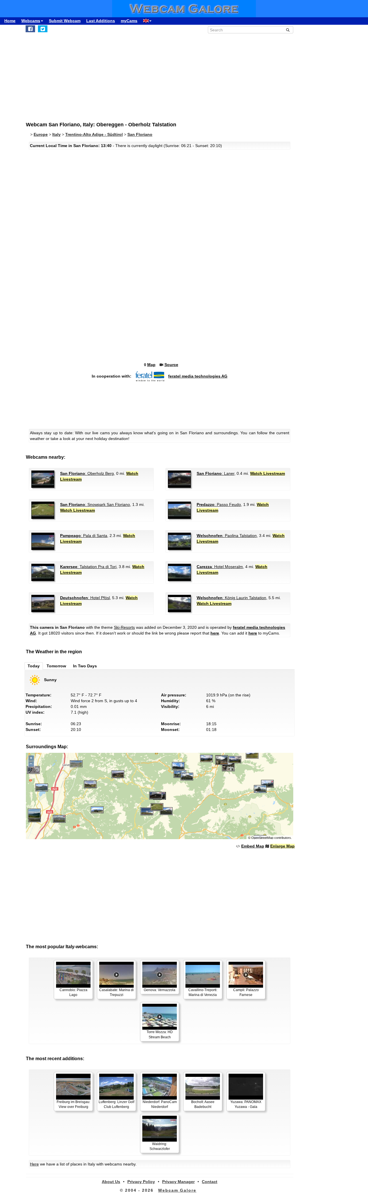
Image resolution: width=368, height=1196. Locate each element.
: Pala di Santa (83, 535)
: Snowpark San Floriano (95, 504)
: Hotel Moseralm (220, 566)
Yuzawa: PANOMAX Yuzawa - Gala (245, 1104)
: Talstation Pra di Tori (88, 566)
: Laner (215, 473)
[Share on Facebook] (30, 29)
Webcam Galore (177, 1190)
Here (34, 1164)
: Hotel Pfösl (85, 597)
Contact (209, 1181)
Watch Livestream (267, 473)
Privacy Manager (178, 1181)
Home (10, 20)
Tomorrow (56, 666)
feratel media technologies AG (197, 376)
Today (34, 666)
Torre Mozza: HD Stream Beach (160, 1034)
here (214, 633)
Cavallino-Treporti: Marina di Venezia (202, 992)
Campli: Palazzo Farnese (246, 992)
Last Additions (100, 20)
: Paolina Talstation (227, 535)
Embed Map (252, 846)
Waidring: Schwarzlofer (160, 1146)
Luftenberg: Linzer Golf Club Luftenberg (116, 1104)
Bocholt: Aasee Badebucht (202, 1104)
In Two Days (85, 666)
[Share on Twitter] (43, 29)
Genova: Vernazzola (159, 990)
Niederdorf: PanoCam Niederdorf (160, 1104)
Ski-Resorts (124, 627)
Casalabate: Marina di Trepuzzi (116, 992)
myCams (129, 20)
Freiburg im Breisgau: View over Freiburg (73, 1104)
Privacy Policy (141, 1181)
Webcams (30, 20)
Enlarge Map (282, 846)
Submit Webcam (64, 20)
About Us (111, 1181)
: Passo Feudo (219, 504)
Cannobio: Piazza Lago (73, 992)
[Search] (287, 30)
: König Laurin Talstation (231, 597)
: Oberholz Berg (87, 473)
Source (171, 364)
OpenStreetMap (262, 837)
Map (151, 364)
